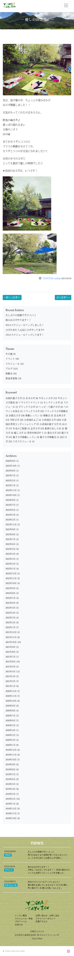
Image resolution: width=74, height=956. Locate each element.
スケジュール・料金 (24, 918)
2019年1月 (11, 804)
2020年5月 (11, 725)
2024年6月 (11, 510)
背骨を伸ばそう (37, 433)
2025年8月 (11, 471)
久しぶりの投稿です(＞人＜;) (21, 315)
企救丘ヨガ (17, 416)
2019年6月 (11, 779)
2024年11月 (11, 490)
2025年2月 (11, 481)
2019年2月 (11, 799)
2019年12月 (11, 750)
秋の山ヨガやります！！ (18, 320)
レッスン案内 (21, 915)
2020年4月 (11, 730)
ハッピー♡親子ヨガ (51, 407)
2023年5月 (11, 549)
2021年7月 (11, 657)
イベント (10, 359)
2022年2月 (11, 622)
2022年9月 (11, 588)
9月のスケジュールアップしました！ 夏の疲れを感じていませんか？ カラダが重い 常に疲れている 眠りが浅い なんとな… (48, 885)
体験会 (9, 374)
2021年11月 (11, 637)
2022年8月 (11, 593)
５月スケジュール (23, 441)
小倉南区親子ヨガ (50, 424)
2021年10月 (11, 642)
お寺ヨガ (32, 398)
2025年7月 (11, 475)
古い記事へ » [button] (63, 297)
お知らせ (19, 924)
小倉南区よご (32, 420)
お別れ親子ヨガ (15, 398)
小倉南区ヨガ (51, 420)
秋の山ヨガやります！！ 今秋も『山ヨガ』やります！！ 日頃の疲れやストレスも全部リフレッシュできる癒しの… (49, 870)
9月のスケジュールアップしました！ (25, 325)
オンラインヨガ (53, 403)
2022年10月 (11, 583)
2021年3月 (11, 676)
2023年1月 (11, 569)
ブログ (9, 369)
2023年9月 (11, 529)
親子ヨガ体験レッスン (26, 437)
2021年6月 (11, 662)
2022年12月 (11, 573)
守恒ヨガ (16, 420)
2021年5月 (11, 667)
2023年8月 (11, 534)
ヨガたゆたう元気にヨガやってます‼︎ (25, 330)
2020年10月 (11, 701)
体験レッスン (33, 416)
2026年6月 (11, 461)
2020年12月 (11, 691)
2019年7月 (11, 774)
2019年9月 (11, 764)
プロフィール (21, 921)
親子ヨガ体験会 (49, 437)
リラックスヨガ (33, 411)
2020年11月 (11, 696)
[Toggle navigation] (66, 5)
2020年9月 (11, 706)
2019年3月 (11, 794)
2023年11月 (11, 524)
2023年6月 (11, 544)
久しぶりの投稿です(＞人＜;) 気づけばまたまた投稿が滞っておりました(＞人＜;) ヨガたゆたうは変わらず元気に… (48, 854)
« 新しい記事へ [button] (12, 297)
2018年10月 (11, 818)
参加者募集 (11, 378)
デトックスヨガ (28, 407)
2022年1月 (11, 627)
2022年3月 (11, 618)
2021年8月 (11, 652)
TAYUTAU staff (50, 278)
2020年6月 (11, 720)
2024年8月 (11, 500)
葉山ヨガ (54, 433)
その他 (9, 354)
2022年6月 (11, 603)
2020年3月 (11, 735)
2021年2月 (11, 681)
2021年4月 (11, 671)
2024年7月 (11, 505)
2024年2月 (11, 520)
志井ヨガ (37, 428)
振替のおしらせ (54, 428)
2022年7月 (11, 598)
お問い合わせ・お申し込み (47, 915)
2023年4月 (11, 554)
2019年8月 (11, 769)
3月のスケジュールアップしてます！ (25, 335)
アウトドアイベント (31, 403)
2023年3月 (11, 559)
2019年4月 (11, 789)
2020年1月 (11, 745)
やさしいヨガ (48, 398)
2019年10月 (11, 760)
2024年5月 (11, 515)
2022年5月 (11, 608)
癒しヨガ (20, 433)
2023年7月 (11, 539)
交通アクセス (41, 921)
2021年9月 (11, 647)
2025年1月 (11, 485)
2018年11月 (11, 813)
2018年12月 (11, 809)
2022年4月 (11, 613)
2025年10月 (11, 466)
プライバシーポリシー (45, 918)
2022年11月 (11, 578)
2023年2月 (11, 564)
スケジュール (13, 364)
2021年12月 (11, 632)
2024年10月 (11, 495)
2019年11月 (11, 755)
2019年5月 (11, 784)
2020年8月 (11, 711)
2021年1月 (11, 686)
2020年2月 (11, 740)
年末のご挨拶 (21, 428)
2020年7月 (11, 716)
